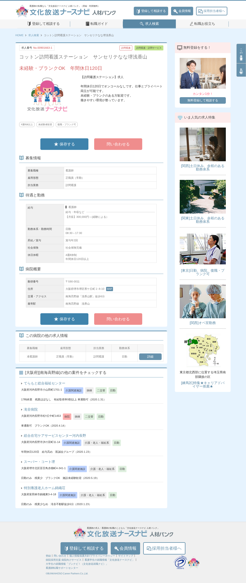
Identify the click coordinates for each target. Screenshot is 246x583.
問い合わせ (60, 556)
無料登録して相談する (202, 100)
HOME (19, 35)
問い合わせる (118, 144)
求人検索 (152, 24)
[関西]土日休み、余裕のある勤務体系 (202, 167)
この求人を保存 (241, 51)
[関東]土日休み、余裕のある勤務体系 (202, 220)
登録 (48, 556)
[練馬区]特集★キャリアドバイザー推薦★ (202, 384)
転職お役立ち (204, 24)
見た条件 (241, 67)
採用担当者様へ (214, 11)
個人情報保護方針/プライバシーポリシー (92, 556)
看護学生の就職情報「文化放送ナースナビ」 (110, 560)
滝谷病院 (31, 409)
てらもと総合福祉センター (44, 383)
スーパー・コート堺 (39, 462)
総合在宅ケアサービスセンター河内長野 (55, 436)
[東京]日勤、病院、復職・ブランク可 (202, 272)
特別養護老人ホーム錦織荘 (44, 488)
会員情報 (185, 11)
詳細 (150, 356)
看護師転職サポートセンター (62, 568)
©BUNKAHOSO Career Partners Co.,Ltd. (67, 573)
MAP (109, 289)
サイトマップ (125, 556)
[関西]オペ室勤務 (203, 323)
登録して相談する (153, 11)
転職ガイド (99, 24)
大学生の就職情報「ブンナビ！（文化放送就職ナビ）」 (77, 564)
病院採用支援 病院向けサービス (63, 560)
